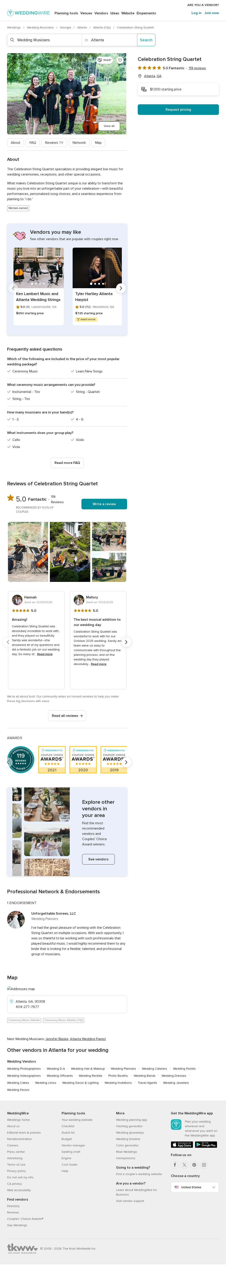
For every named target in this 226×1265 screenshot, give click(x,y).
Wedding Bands (145, 1076)
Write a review (104, 504)
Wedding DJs (56, 1069)
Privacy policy (16, 1171)
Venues (86, 13)
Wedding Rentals (90, 1076)
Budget (67, 1139)
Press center (16, 1152)
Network (79, 142)
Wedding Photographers (24, 1069)
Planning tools (66, 13)
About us (13, 1126)
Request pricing (178, 109)
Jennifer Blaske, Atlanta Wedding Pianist (75, 1039)
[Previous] (13, 288)
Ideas (114, 13)
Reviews (54, 142)
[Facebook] (175, 1165)
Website (127, 13)
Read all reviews (65, 716)
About (15, 142)
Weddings (14, 27)
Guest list (68, 1132)
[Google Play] (206, 1147)
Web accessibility (19, 1190)
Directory (13, 1206)
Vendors (101, 13)
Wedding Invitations (118, 1083)
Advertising (15, 1158)
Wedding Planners (123, 1069)
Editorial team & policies (24, 1132)
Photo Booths (118, 1076)
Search (146, 39)
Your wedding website (77, 1120)
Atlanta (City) (102, 27)
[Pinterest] (194, 1165)
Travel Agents (147, 1083)
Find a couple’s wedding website (139, 1174)
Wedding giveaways (130, 1132)
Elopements (146, 13)
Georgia (66, 27)
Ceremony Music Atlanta (24, 1020)
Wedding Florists (184, 1069)
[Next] (121, 288)
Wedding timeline (128, 1139)
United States (191, 1187)
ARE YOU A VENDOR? (203, 5)
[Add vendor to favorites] (120, 60)
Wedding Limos (45, 1083)
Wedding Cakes (18, 1083)
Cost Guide (69, 1164)
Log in (197, 13)
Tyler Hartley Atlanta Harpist (94, 296)
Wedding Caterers (154, 1069)
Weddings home (18, 1120)
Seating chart (71, 1152)
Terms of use (16, 1164)
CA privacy (14, 1184)
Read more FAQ (67, 463)
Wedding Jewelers (176, 1083)
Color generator (127, 1145)
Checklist (68, 1126)
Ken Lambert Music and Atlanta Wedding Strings (38, 296)
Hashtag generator (129, 1126)
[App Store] (182, 1147)
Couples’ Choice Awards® (25, 1219)
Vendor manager (73, 1145)
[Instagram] (204, 1165)
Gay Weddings (17, 1225)
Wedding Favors (18, 1090)
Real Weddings (126, 1152)
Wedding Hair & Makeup (88, 1069)
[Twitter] (184, 1165)
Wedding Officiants (60, 1076)
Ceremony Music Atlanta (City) (63, 1020)
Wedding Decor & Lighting (80, 1083)
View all (109, 126)
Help (65, 1171)
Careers (12, 1145)
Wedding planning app (131, 1120)
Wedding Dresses (174, 1076)
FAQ (33, 142)
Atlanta (82, 27)
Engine (66, 1158)
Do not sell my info (20, 1177)
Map (98, 142)
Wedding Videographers (24, 1076)
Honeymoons (125, 1158)
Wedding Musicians (41, 27)
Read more (45, 654)
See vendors (98, 859)
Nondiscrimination (19, 1139)
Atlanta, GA (153, 76)
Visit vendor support (130, 1201)
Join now (211, 13)
